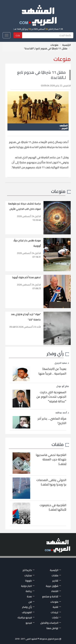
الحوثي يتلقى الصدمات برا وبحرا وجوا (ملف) (51, 482)
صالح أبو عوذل (62, 386)
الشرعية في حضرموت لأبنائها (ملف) (53, 507)
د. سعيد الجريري (61, 363)
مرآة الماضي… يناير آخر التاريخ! (52, 421)
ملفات (58, 444)
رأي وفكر (55, 353)
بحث (18, 35)
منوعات (54, 45)
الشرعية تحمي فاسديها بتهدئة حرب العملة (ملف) (51, 459)
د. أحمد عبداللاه (62, 413)
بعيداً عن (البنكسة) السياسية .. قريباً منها (52, 371)
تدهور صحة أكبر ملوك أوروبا (26, 277)
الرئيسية (66, 45)
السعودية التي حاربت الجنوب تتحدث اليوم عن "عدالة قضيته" (51, 396)
